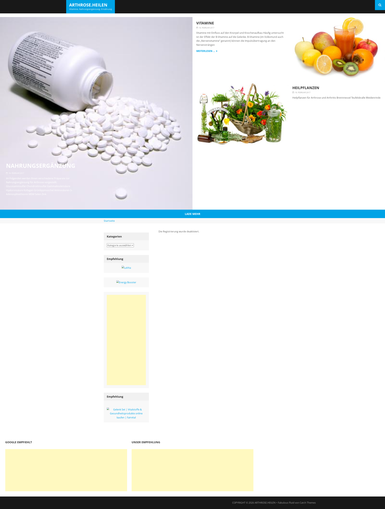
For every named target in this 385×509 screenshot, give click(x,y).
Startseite (109, 220)
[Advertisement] (126, 340)
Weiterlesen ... (205, 51)
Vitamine (205, 23)
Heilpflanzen (305, 87)
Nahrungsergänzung (40, 165)
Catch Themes (308, 502)
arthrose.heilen (88, 5)
